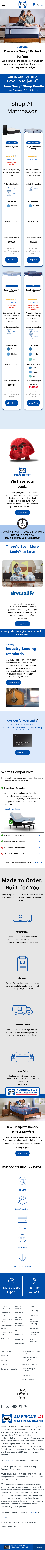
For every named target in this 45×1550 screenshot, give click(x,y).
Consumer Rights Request (28, 1370)
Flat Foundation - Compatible (15, 835)
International (19, 1344)
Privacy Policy (29, 1522)
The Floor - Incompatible (14, 854)
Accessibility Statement (34, 1334)
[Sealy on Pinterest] (25, 1406)
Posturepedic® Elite (6, 1333)
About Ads (26, 1375)
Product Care (34, 1315)
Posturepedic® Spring (6, 1327)
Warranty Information (19, 1325)
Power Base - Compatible (15, 788)
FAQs (17, 1330)
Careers (4, 1360)
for (11, 251)
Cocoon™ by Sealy (5, 1314)
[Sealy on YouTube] (13, 1406)
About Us (4, 1356)
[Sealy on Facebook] (2, 1406)
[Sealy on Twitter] (6, 1406)
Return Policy (20, 1339)
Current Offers (35, 1328)
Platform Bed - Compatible (14, 841)
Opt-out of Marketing (30, 1364)
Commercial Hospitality (9, 1369)
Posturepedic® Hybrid (6, 1320)
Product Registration (19, 1318)
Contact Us (19, 1335)
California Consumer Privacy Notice (29, 1359)
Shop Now (12, 259)
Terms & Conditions (9, 1527)
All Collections (6, 1339)
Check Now (22, 752)
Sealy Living (34, 1311)
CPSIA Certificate (33, 1340)
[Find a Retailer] (34, 4)
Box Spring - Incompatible (14, 848)
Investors (4, 1364)
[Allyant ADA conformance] (22, 1394)
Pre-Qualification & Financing (35, 1321)
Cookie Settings (28, 1380)
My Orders (19, 1313)
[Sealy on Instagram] (19, 1406)
